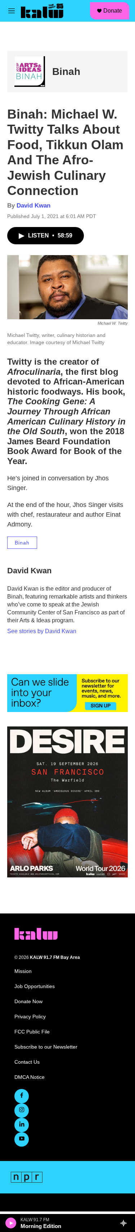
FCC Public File (32, 1032)
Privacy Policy (30, 1016)
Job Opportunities (34, 986)
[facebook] (21, 1096)
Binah (66, 71)
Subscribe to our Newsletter (45, 1047)
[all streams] (125, 1223)
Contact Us (27, 1062)
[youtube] (21, 1139)
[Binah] (29, 71)
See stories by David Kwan (41, 631)
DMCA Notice (29, 1077)
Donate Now (28, 1001)
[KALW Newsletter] (67, 693)
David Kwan (33, 205)
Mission (23, 971)
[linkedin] (21, 1125)
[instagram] (21, 1110)
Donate (112, 11)
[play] (10, 1223)
